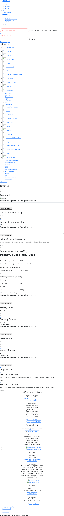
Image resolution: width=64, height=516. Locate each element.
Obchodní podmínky (11, 19)
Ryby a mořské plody (11, 169)
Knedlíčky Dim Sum (12, 107)
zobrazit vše (3, 182)
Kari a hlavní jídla (11, 118)
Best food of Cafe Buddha (14, 75)
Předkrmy (9, 78)
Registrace (5, 512)
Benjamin (8, 6)
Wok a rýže (9, 122)
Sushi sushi (9, 90)
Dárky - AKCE (10, 67)
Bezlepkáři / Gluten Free (13, 138)
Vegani (8, 142)
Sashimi (7, 95)
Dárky (4, 10)
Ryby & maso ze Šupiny (13, 149)
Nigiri (6, 99)
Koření (7, 173)
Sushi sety (8, 100)
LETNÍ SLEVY (6, 1)
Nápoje (8, 130)
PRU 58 (7, 4)
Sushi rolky (8, 93)
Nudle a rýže (8, 179)
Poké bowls (10, 115)
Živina (8, 153)
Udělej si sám (9, 104)
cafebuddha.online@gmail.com (32, 399)
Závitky (8, 86)
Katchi (7, 8)
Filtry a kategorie (5, 42)
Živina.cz (7, 164)
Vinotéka (9, 134)
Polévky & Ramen (11, 82)
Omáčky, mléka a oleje (11, 160)
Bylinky (7, 175)
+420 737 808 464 (32, 400)
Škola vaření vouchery (13, 71)
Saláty (8, 111)
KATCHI (8, 55)
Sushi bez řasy (9, 97)
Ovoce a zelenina (10, 162)
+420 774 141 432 (33, 432)
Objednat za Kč (6, 208)
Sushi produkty (9, 171)
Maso (6, 166)
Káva (6, 168)
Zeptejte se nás (9, 21)
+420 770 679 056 (32, 494)
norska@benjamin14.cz (32, 430)
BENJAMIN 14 (10, 59)
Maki (6, 102)
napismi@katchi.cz (32, 492)
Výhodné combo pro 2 (13, 146)
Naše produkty (10, 157)
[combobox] (14, 30)
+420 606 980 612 (32, 461)
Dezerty (8, 126)
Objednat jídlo (6, 12)
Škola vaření (6, 16)
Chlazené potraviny (10, 177)
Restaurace (5, 3)
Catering (5, 14)
